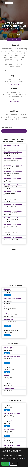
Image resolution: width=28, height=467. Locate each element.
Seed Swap (7, 382)
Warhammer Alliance (9, 366)
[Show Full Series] (25, 142)
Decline (14, 463)
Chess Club (7, 289)
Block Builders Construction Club (13, 152)
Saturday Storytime (9, 347)
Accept (5, 463)
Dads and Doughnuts (9, 429)
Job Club (6, 306)
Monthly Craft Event (9, 388)
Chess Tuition (7, 375)
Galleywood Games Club (10, 313)
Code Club (6, 329)
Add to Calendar (15, 84)
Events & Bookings (21, 2)
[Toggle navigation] (2, 3)
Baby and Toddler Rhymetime (12, 356)
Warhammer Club (8, 319)
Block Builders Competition (11, 145)
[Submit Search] (12, 3)
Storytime (6, 439)
